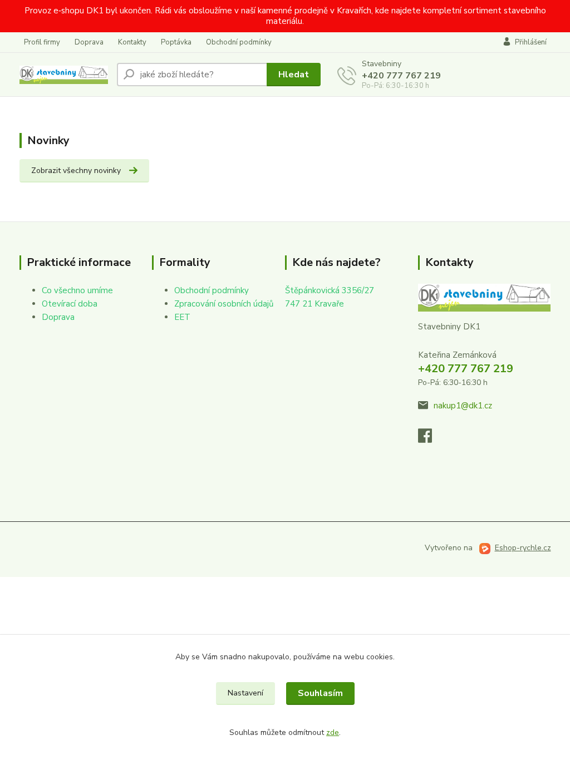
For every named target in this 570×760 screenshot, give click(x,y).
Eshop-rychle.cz (523, 547)
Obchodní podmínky (239, 42)
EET (182, 317)
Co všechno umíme (77, 290)
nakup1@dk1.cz (463, 405)
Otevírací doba (69, 303)
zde (332, 732)
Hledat (293, 74)
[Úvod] (63, 75)
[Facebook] (430, 439)
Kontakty (132, 42)
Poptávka (176, 42)
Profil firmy (42, 42)
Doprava (89, 42)
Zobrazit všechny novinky (76, 170)
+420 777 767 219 (401, 76)
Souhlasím (320, 693)
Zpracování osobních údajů (223, 303)
